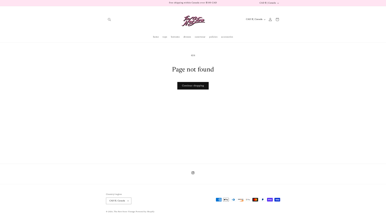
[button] (109, 19)
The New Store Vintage (125, 212)
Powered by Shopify (145, 212)
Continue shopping (193, 86)
